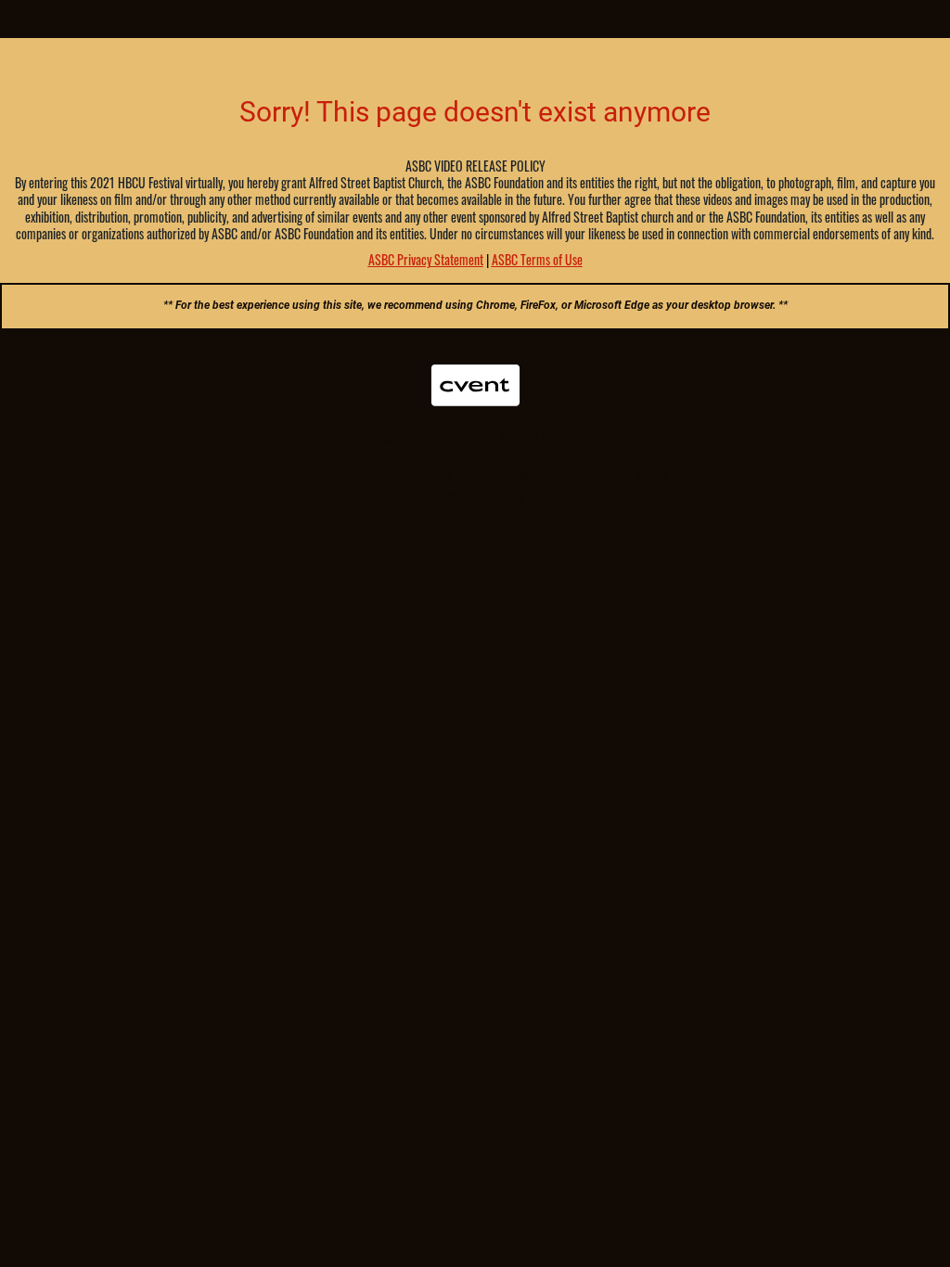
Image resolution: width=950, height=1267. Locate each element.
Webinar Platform (672, 473)
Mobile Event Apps (414, 473)
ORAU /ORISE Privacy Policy (466, 497)
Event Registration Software (543, 473)
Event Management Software (283, 473)
